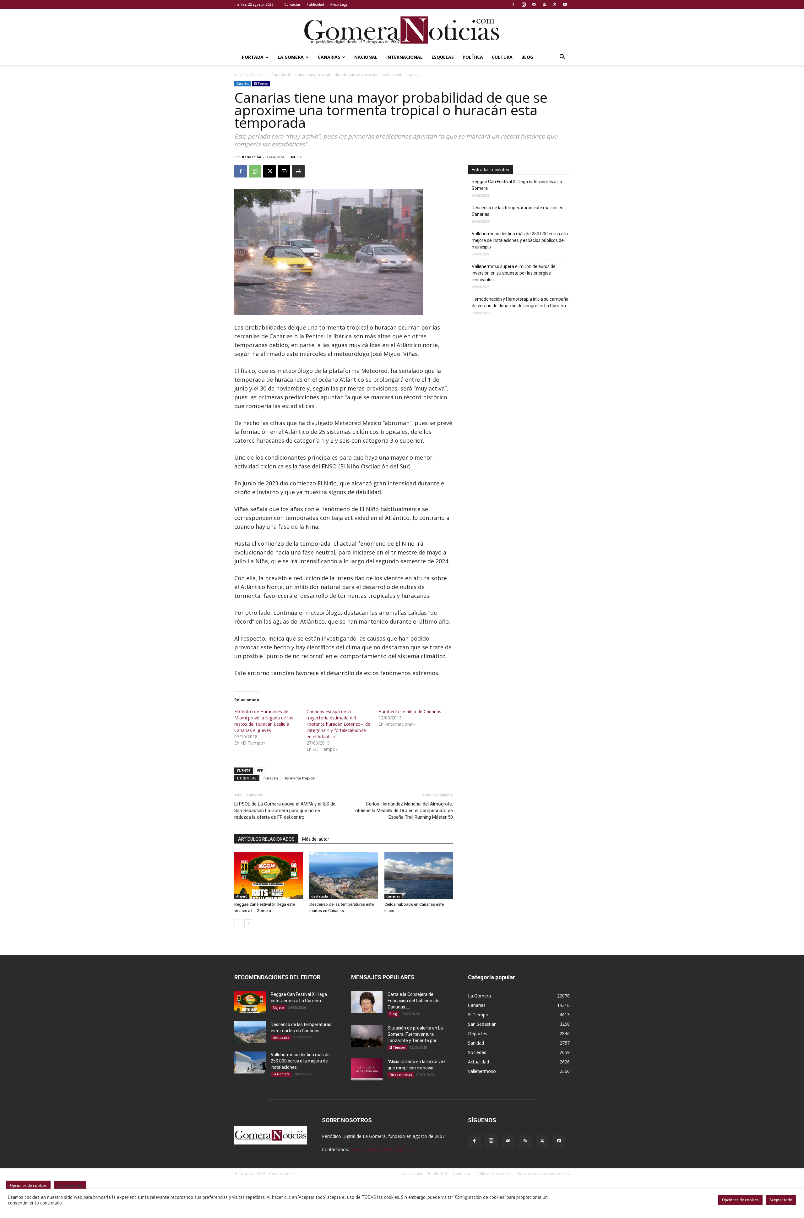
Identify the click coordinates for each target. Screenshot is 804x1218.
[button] (562, 58)
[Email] (284, 171)
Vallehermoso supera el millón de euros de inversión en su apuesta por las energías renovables (514, 273)
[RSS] (544, 4)
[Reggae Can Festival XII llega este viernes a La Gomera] (268, 875)
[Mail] (534, 4)
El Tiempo (261, 83)
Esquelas (443, 57)
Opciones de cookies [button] (740, 1200)
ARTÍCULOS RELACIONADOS (266, 839)
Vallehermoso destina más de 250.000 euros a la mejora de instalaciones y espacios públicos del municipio (520, 240)
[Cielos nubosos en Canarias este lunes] (418, 875)
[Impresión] (298, 171)
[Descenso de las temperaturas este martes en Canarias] (343, 875)
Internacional (404, 57)
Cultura (502, 57)
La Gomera (291, 57)
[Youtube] (565, 4)
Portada (252, 57)
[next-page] (248, 923)
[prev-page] (238, 923)
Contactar (292, 4)
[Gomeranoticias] (402, 30)
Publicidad (315, 4)
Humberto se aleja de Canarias (409, 711)
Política (473, 57)
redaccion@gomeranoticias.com (383, 1149)
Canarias (329, 57)
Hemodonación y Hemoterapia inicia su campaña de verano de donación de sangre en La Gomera (520, 302)
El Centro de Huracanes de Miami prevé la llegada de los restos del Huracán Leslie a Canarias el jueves (263, 720)
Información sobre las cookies (543, 1174)
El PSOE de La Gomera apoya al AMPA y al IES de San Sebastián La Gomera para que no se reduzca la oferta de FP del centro (284, 810)
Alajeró (241, 896)
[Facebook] (513, 4)
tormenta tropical (300, 778)
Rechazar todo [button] (70, 1186)
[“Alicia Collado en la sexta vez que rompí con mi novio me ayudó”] (367, 1069)
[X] (554, 4)
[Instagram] (523, 4)
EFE (260, 770)
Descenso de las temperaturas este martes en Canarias (517, 211)
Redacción (251, 157)
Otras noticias (400, 1075)
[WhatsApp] (255, 171)
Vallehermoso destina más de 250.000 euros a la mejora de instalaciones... (300, 1061)
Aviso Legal (339, 4)
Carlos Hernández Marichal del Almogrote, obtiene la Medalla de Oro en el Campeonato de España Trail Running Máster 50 (404, 810)
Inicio (239, 74)
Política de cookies (493, 1174)
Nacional (366, 57)
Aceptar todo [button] (780, 1200)
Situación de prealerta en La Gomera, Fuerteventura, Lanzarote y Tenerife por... (415, 1034)
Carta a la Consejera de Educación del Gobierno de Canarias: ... (414, 1000)
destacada (319, 896)
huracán (270, 778)
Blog (527, 57)
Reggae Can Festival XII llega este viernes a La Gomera (517, 185)
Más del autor (315, 839)
